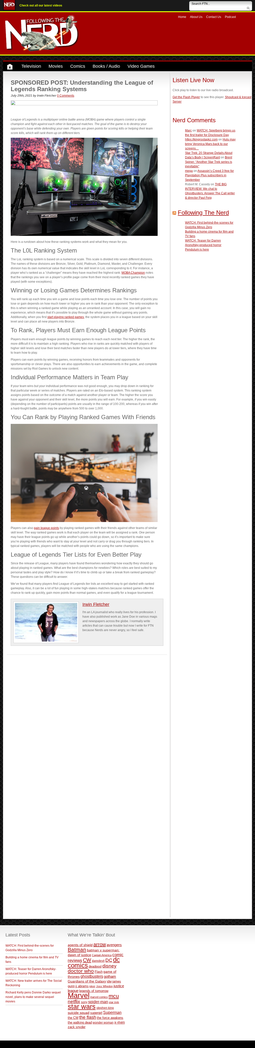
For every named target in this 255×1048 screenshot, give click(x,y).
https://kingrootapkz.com (201, 139)
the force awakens (110, 1018)
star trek (114, 1002)
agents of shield (80, 945)
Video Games (141, 66)
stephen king (105, 1007)
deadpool (95, 966)
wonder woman (103, 1022)
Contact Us (213, 17)
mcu (114, 996)
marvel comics (99, 996)
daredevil (98, 960)
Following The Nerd (203, 212)
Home (182, 17)
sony (84, 1002)
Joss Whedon (104, 986)
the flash (87, 1017)
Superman (112, 1012)
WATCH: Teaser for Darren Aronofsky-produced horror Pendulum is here (203, 245)
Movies (56, 66)
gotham (110, 977)
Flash (99, 972)
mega (189, 171)
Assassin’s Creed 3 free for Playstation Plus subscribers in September (209, 175)
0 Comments (65, 95)
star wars (82, 1006)
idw (109, 981)
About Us (196, 17)
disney (109, 966)
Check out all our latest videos (40, 5)
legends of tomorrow (93, 991)
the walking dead (80, 1022)
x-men (119, 1022)
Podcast (230, 17)
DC (108, 960)
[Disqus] (87, 717)
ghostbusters (91, 976)
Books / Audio (106, 66)
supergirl (96, 1013)
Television (31, 66)
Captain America (102, 955)
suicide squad (78, 1013)
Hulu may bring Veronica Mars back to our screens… (210, 144)
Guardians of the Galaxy (87, 981)
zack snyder (76, 1027)
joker (92, 986)
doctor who (81, 971)
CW (87, 960)
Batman (77, 949)
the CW (73, 1018)
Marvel (78, 995)
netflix (74, 1001)
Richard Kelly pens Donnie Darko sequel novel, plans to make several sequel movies (33, 997)
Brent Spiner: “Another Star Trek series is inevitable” (208, 162)
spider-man (98, 1002)
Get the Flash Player (186, 97)
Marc (188, 130)
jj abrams (82, 986)
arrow (99, 944)
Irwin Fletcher (95, 604)
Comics (77, 66)
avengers (114, 945)
